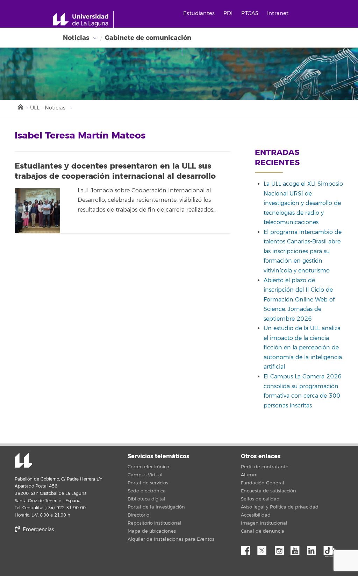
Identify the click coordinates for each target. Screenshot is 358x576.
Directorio (138, 515)
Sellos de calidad (260, 499)
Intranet (277, 13)
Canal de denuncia (262, 531)
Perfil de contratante (264, 467)
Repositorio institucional (154, 523)
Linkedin (314, 548)
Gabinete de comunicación (148, 38)
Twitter (264, 548)
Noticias (76, 38)
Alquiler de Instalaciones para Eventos (171, 539)
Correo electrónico (148, 467)
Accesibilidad (256, 515)
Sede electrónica (147, 491)
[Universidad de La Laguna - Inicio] (83, 19)
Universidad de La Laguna (23, 461)
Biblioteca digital (146, 499)
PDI (227, 13)
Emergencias (37, 530)
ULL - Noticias (47, 108)
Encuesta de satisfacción (268, 491)
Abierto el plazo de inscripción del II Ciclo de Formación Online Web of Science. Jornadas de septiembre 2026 (299, 299)
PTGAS (249, 13)
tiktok (330, 548)
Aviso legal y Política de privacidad (279, 507)
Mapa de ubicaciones (152, 531)
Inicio (20, 106)
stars (67, 553)
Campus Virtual (145, 475)
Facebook (248, 548)
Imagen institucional (264, 523)
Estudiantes (199, 13)
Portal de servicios (148, 483)
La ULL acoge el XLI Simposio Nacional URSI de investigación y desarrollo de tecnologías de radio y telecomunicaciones (303, 203)
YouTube (297, 548)
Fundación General (262, 483)
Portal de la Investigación (156, 507)
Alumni (249, 475)
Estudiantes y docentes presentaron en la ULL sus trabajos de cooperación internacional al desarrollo (115, 171)
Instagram (281, 548)
